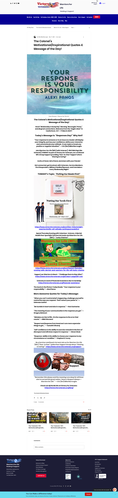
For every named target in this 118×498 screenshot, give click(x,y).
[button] (97, 1)
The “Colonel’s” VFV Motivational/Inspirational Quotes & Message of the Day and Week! (58, 427)
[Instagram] (66, 486)
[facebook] (13, 3)
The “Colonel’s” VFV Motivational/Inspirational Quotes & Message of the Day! (36, 427)
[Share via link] (44, 397)
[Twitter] (68, 486)
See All (89, 409)
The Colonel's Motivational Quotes (43, 27)
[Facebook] (63, 486)
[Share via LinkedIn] (41, 397)
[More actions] (83, 37)
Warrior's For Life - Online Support (61, 27)
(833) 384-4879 (12, 475)
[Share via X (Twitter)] (37, 397)
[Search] (91, 18)
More (72, 27)
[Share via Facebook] (34, 397)
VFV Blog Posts (30, 27)
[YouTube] (70, 486)
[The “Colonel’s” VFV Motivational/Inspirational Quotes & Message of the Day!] (37, 417)
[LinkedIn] (61, 486)
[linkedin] (11, 3)
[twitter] (15, 3)
